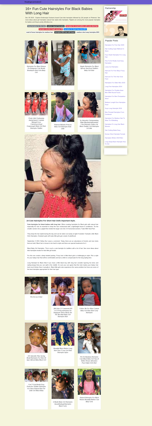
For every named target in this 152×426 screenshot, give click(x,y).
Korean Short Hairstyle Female (115, 134)
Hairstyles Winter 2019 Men (114, 138)
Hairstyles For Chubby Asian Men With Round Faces (114, 91)
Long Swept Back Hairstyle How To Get (115, 143)
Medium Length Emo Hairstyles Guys (115, 103)
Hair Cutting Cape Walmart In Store (114, 50)
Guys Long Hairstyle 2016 (113, 108)
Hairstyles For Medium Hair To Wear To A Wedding (115, 119)
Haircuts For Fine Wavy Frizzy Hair (115, 72)
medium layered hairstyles (55, 26)
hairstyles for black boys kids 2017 (75, 29)
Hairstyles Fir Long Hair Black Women (114, 125)
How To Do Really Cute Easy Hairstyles (114, 62)
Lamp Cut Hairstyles (111, 67)
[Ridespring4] (115, 30)
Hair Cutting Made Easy (112, 130)
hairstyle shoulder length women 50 (50, 29)
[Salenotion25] (115, 16)
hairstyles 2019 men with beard (65, 32)
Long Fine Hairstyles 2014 (113, 86)
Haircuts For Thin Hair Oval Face (114, 78)
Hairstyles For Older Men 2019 (115, 82)
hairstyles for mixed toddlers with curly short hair (82, 26)
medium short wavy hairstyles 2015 (88, 32)
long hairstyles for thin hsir (36, 26)
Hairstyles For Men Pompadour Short (115, 97)
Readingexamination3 (33, 2)
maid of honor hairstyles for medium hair (39, 32)
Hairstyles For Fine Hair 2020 (114, 45)
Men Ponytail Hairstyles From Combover (114, 113)
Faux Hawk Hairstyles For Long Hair (115, 56)
